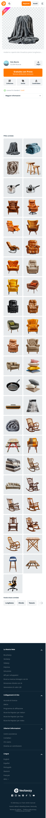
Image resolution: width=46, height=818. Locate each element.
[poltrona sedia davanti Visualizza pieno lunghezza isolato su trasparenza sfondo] (13, 365)
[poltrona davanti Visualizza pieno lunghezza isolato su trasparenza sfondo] (13, 266)
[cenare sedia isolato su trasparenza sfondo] (13, 762)
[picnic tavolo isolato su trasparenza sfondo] (13, 742)
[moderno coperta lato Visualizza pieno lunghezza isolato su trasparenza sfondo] (13, 147)
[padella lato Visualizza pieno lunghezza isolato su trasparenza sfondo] (13, 623)
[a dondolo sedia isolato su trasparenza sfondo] (13, 722)
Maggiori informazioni (12, 96)
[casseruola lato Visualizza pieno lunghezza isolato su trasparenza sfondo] (13, 227)
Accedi (35, 3)
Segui (38, 64)
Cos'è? (22, 90)
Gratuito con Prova (23, 72)
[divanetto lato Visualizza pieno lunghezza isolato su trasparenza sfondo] (13, 583)
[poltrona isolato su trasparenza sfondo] (13, 326)
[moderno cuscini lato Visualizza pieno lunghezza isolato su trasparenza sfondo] (13, 603)
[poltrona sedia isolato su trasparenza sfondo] (13, 286)
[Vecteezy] (3, 3)
